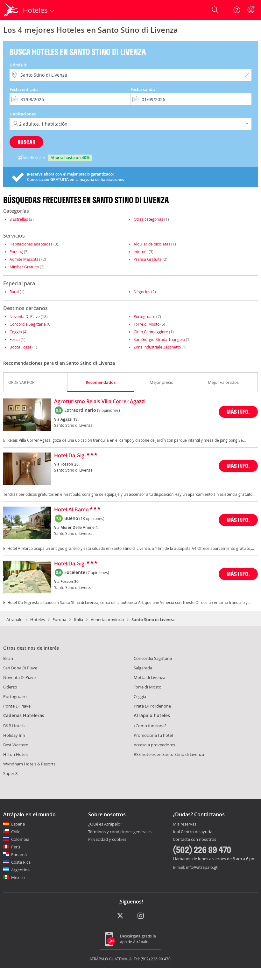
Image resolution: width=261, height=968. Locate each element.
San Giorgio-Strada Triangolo (159, 339)
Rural (14, 291)
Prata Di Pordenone (152, 706)
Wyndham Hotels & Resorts (29, 764)
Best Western (15, 745)
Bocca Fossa (21, 346)
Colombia (20, 839)
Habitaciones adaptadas (31, 243)
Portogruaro (144, 316)
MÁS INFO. (238, 412)
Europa (59, 619)
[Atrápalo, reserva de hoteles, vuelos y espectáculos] (11, 10)
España (18, 824)
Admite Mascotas (25, 259)
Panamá (19, 854)
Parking (16, 251)
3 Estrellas (19, 219)
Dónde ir (18, 65)
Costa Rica (21, 862)
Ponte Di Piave (17, 706)
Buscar (26, 142)
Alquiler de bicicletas (152, 243)
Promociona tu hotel (153, 735)
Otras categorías (148, 219)
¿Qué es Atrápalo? (105, 824)
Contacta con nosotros (194, 839)
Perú (15, 847)
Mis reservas (184, 824)
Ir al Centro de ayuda (192, 831)
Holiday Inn (14, 735)
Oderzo (10, 687)
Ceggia (16, 331)
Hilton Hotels (15, 754)
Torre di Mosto (146, 324)
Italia (78, 619)
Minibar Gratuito (24, 266)
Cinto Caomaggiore (151, 331)
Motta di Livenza (149, 677)
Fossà (15, 339)
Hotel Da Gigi (70, 456)
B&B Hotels (14, 726)
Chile (15, 831)
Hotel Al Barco (71, 510)
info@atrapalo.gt (202, 867)
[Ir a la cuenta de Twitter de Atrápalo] (120, 916)
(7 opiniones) (97, 572)
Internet (141, 251)
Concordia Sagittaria (28, 324)
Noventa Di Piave (25, 316)
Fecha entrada (24, 89)
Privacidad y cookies (107, 839)
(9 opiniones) (108, 410)
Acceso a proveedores (154, 745)
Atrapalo (14, 619)
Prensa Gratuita (148, 259)
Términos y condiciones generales (120, 831)
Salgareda (143, 668)
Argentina (20, 870)
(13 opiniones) (91, 518)
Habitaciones (23, 114)
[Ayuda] (237, 10)
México (18, 877)
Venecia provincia (107, 619)
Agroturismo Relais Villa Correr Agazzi (99, 401)
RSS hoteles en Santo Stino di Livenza (169, 754)
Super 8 (10, 773)
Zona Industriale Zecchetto (157, 346)
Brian (8, 658)
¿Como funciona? (150, 726)
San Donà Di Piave (20, 668)
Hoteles (37, 619)
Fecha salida (142, 89)
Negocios (142, 291)
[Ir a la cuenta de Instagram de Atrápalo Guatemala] (141, 916)
